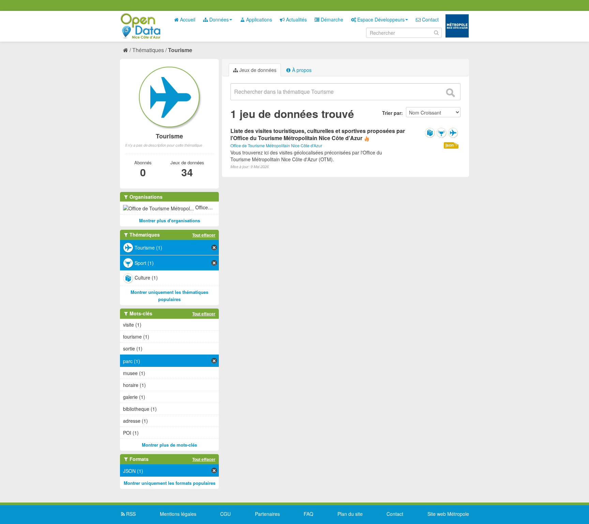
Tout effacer (203, 235)
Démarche (331, 19)
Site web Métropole (448, 513)
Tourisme (180, 50)
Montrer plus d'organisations (169, 220)
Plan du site (350, 513)
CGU (225, 513)
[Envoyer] (450, 93)
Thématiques (148, 50)
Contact (430, 19)
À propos (301, 69)
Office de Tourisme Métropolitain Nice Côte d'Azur (276, 145)
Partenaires (267, 513)
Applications (258, 19)
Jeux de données (257, 69)
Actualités (296, 19)
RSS (130, 513)
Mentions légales (178, 513)
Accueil (187, 19)
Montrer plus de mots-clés (169, 444)
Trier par (391, 112)
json (449, 145)
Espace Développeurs (380, 19)
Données (218, 19)
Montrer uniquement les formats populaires (169, 483)
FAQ (308, 513)
